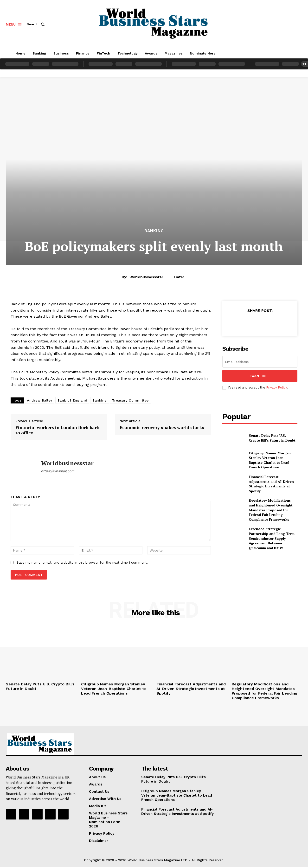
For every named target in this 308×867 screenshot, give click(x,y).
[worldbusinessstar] (22, 466)
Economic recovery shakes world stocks (162, 427)
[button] (36, 24)
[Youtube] (63, 814)
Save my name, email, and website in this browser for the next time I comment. (82, 562)
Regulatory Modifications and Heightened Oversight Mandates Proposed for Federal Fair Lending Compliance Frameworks (271, 509)
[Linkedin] (37, 814)
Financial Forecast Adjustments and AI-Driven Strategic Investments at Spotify (271, 483)
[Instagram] (24, 814)
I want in (258, 376)
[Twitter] (248, 322)
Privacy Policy (276, 387)
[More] (282, 322)
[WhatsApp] (271, 322)
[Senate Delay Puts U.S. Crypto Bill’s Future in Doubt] (233, 438)
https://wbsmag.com (57, 471)
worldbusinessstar (146, 277)
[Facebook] (237, 322)
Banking (154, 231)
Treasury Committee (130, 400)
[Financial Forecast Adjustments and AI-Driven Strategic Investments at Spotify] (233, 482)
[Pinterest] (259, 322)
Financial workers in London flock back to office (57, 430)
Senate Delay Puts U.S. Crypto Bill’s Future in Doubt (272, 438)
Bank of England (72, 400)
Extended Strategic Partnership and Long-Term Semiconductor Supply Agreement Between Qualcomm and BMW (272, 538)
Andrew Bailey (39, 400)
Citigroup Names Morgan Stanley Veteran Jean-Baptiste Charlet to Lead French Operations (270, 460)
